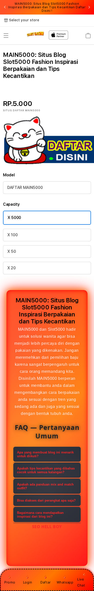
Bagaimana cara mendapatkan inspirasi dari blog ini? (40, 514)
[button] (6, 36)
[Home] (35, 34)
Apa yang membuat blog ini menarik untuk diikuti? (45, 454)
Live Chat (81, 582)
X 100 (12, 234)
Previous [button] (4, 7)
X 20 (11, 268)
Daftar (45, 582)
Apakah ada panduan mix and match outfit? (45, 486)
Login (27, 582)
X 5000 (14, 217)
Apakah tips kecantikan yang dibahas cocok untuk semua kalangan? (46, 470)
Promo (9, 582)
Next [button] (89, 7)
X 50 (11, 251)
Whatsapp (65, 582)
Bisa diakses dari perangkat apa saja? (46, 500)
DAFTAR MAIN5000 (25, 187)
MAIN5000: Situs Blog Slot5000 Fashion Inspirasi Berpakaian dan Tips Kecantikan (46, 7)
